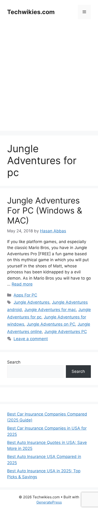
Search (13, 362)
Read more (22, 284)
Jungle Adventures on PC (51, 324)
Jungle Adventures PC (65, 331)
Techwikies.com (31, 12)
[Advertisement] (49, 81)
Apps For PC (25, 295)
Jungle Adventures (31, 302)
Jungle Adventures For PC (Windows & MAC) (44, 210)
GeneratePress (49, 502)
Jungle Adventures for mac (50, 309)
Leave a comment (31, 338)
